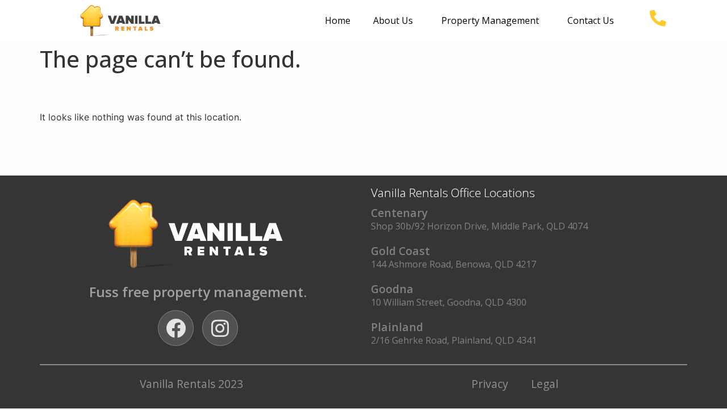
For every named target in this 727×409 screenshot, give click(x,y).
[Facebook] (176, 328)
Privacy (489, 383)
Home (337, 20)
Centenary (399, 212)
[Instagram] (220, 328)
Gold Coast (400, 250)
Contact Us (590, 20)
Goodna (392, 289)
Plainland (397, 327)
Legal (544, 383)
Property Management (490, 20)
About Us (393, 20)
